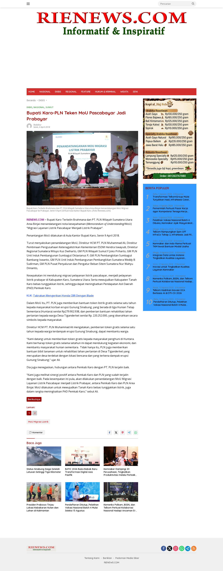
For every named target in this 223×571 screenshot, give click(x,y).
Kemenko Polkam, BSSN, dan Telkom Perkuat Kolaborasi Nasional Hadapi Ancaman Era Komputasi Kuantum (120, 507)
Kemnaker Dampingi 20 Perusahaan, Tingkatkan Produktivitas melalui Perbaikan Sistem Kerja (121, 472)
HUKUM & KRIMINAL (105, 91)
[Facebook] (163, 549)
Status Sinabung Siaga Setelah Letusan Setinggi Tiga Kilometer (44, 470)
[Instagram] (175, 549)
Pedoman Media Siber (127, 558)
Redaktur (37, 124)
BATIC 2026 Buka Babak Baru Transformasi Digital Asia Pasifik (81, 472)
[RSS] (193, 549)
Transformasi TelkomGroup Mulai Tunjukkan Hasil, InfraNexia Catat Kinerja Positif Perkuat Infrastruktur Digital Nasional (172, 198)
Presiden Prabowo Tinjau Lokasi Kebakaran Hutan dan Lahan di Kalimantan (42, 507)
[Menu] (29, 4)
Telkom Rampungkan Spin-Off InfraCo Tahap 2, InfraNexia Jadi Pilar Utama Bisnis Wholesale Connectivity (173, 233)
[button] (193, 3)
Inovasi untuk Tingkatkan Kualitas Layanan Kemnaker (171, 268)
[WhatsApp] (181, 549)
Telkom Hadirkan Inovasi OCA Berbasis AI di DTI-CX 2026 (169, 292)
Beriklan (107, 558)
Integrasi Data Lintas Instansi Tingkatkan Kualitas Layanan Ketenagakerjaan (169, 257)
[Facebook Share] (109, 432)
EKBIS (58, 91)
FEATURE (86, 91)
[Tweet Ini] (116, 432)
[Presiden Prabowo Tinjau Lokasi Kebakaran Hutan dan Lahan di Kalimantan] (44, 492)
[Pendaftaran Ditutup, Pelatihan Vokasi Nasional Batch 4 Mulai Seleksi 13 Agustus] (82, 492)
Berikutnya (34, 399)
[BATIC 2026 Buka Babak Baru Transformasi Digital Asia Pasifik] (82, 456)
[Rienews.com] (111, 23)
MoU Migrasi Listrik (38, 421)
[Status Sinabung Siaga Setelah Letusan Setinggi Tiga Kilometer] (44, 456)
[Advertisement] (111, 64)
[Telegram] (187, 548)
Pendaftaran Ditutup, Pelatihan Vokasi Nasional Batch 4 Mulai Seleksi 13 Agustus (82, 507)
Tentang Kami (91, 558)
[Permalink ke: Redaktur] (29, 125)
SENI (135, 91)
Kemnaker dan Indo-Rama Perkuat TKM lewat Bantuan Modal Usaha (172, 245)
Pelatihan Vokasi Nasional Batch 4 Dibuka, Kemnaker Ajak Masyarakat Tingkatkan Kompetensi (172, 222)
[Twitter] (169, 549)
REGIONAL (71, 91)
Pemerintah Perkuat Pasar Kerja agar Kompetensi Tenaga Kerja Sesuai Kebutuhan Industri (170, 210)
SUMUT (50, 107)
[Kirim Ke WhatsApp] (135, 432)
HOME (32, 91)
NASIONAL (45, 91)
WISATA (124, 91)
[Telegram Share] (129, 432)
